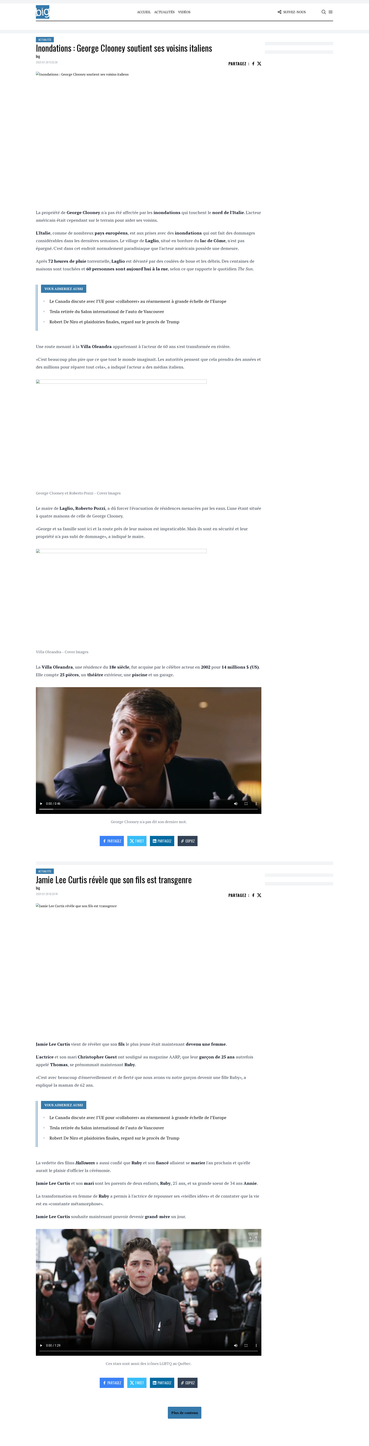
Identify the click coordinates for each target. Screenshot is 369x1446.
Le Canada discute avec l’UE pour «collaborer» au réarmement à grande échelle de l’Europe (138, 301)
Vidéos (184, 12)
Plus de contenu (184, 1412)
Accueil (144, 12)
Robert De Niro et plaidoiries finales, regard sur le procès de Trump (114, 322)
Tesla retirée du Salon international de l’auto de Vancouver (107, 311)
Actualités (164, 12)
